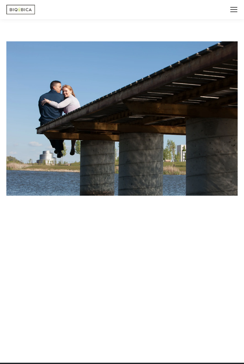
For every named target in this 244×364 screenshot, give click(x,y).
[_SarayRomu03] (122, 118)
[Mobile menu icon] (234, 9)
